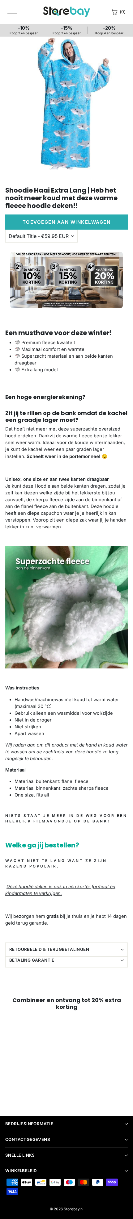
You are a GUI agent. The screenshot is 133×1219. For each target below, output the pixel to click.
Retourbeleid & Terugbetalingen (49, 949)
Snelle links (20, 1155)
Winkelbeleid (21, 1170)
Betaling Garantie (31, 960)
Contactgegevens (27, 1139)
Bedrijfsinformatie (29, 1123)
